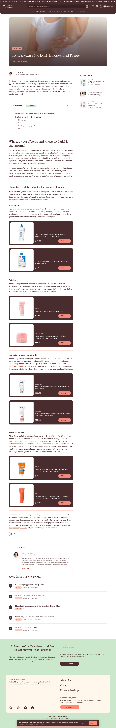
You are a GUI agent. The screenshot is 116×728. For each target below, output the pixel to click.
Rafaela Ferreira (27, 553)
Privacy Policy (39, 724)
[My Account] (97, 6)
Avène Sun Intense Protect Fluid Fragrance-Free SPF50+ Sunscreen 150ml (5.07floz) (51, 470)
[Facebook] (10, 707)
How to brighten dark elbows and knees (29, 117)
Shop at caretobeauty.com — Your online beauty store (30, 1)
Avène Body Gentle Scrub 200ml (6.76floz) (49, 311)
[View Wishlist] (93, 6)
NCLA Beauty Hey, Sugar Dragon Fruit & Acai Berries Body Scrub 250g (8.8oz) (50, 337)
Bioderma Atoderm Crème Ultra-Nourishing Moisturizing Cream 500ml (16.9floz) (50, 235)
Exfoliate (21, 123)
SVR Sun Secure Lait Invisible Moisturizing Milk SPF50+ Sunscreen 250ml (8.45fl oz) (51, 497)
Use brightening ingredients (28, 126)
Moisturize (22, 120)
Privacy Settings (69, 690)
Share (16, 534)
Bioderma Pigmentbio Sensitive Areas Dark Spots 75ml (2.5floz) (52, 388)
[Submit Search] (87, 6)
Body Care (17, 49)
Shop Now (70, 707)
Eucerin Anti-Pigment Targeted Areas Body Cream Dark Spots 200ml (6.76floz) (52, 415)
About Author (34, 75)
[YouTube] (25, 707)
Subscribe (69, 664)
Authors (66, 11)
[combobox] (56, 6)
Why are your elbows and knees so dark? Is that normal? (35, 114)
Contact (65, 685)
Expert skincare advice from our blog (65, 1)
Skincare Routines (55, 11)
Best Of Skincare (41, 11)
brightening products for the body (23, 366)
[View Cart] (101, 6)
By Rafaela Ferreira (20, 73)
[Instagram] (18, 707)
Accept (92, 723)
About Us (66, 680)
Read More (25, 568)
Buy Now (63, 241)
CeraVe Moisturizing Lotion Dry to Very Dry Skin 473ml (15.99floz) (51, 262)
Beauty (32, 11)
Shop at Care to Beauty (78, 11)
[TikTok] (32, 707)
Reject (84, 723)
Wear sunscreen (24, 129)
